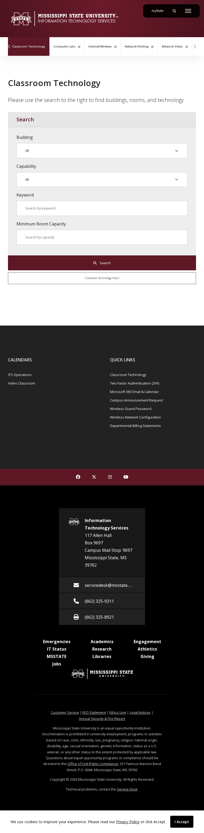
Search (105, 262)
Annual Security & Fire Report (102, 718)
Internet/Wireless (100, 46)
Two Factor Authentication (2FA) (134, 383)
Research (102, 649)
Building (24, 137)
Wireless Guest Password (130, 408)
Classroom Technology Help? (102, 278)
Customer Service (65, 712)
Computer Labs (64, 46)
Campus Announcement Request (136, 400)
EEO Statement (94, 712)
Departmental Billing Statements (135, 425)
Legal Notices (140, 712)
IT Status (56, 649)
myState (160, 10)
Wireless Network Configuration (135, 417)
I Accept (182, 821)
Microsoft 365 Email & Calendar (134, 391)
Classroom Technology (30, 46)
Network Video (173, 46)
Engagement (147, 641)
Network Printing (137, 46)
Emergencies (56, 641)
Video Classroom (21, 383)
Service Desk (127, 789)
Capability (26, 166)
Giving (147, 656)
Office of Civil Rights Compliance (92, 763)
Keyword (25, 195)
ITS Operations (20, 374)
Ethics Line (117, 712)
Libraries (101, 656)
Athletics (147, 649)
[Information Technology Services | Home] (64, 18)
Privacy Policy (127, 821)
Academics (102, 641)
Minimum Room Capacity (41, 224)
